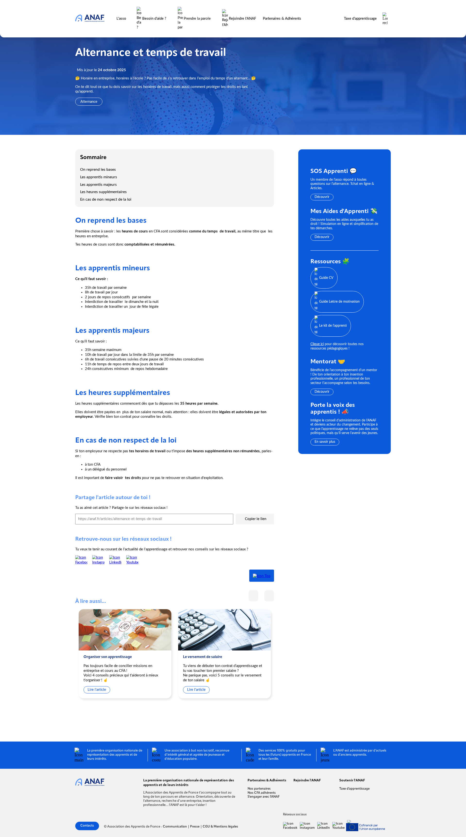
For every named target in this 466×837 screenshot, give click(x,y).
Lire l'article (97, 690)
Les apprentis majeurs (99, 185)
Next (269, 595)
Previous (253, 595)
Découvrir (322, 197)
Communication (175, 826)
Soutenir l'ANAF (352, 780)
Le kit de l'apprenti (333, 325)
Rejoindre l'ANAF (242, 18)
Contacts (87, 825)
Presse (195, 826)
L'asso (121, 18)
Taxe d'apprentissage (360, 18)
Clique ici (317, 344)
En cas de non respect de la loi (105, 199)
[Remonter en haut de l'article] (261, 576)
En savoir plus (325, 442)
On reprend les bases (98, 169)
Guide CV (326, 277)
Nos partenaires (259, 788)
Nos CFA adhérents (262, 792)
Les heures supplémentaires (103, 192)
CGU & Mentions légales (220, 826)
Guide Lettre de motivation (339, 301)
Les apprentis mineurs (99, 177)
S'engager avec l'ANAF (264, 796)
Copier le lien (255, 519)
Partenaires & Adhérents (282, 18)
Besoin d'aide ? (154, 18)
